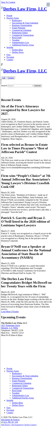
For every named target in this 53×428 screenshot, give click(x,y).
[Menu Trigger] (48, 4)
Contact (10, 59)
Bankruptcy (17, 20)
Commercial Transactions (23, 35)
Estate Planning (18, 28)
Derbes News (18, 52)
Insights (10, 47)
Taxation (15, 40)
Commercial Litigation (21, 30)
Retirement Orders (20, 33)
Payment (10, 57)
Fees (8, 55)
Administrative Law (20, 42)
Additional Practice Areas (23, 45)
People (9, 15)
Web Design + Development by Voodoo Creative (19, 425)
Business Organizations (22, 25)
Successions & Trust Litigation (25, 23)
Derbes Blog (17, 50)
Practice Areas (13, 18)
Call (3, 78)
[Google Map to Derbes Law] (26, 351)
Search (4, 85)
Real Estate (17, 37)
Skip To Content (8, 2)
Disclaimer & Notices (10, 419)
